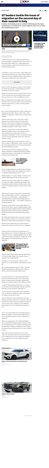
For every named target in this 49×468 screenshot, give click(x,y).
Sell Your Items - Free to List (16, 348)
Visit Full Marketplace (28, 348)
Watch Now (44, 1)
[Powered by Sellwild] (30, 415)
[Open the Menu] (2, 2)
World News (5, 10)
